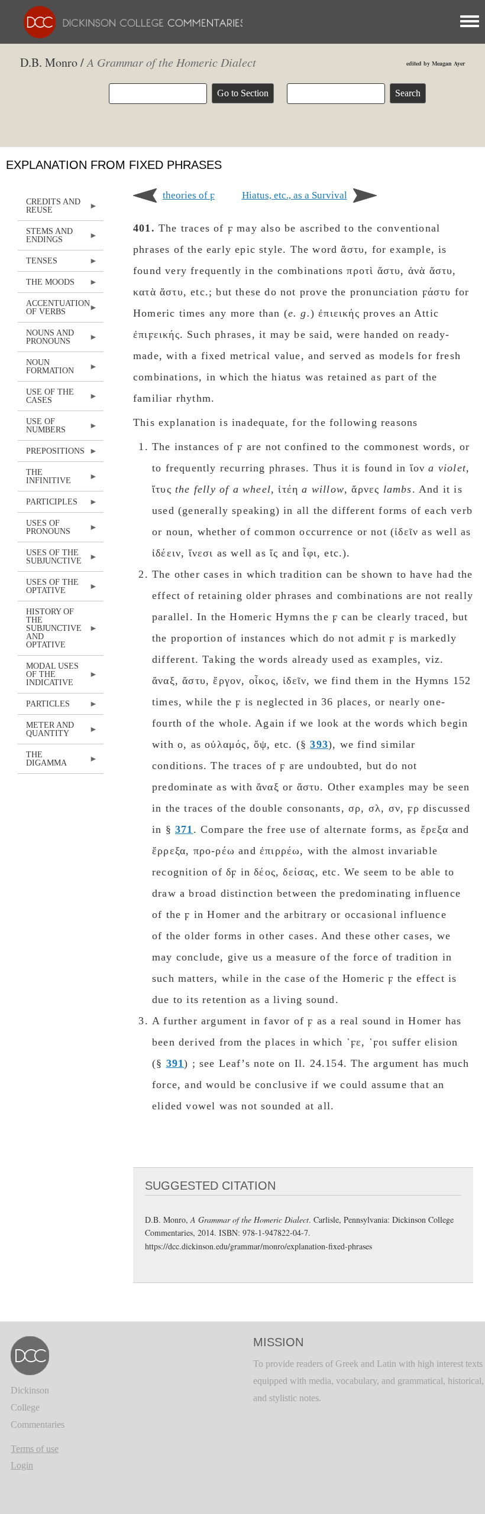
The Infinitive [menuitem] (44, 479)
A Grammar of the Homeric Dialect (171, 62)
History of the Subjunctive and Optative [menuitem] (50, 631)
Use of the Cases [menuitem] (46, 399)
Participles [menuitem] (47, 504)
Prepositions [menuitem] (51, 454)
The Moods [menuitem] (46, 285)
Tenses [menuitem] (37, 263)
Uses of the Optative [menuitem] (48, 589)
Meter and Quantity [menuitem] (46, 732)
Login (22, 1465)
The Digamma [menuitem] (42, 761)
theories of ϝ (189, 195)
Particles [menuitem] (44, 706)
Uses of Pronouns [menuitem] (44, 530)
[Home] (128, 21)
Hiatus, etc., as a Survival (294, 195)
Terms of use (35, 1449)
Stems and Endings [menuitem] (45, 238)
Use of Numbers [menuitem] (42, 428)
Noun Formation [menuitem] (46, 369)
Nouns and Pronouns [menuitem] (46, 339)
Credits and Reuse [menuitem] (49, 208)
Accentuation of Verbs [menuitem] (54, 310)
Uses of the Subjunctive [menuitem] (50, 559)
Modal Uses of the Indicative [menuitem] (48, 677)
